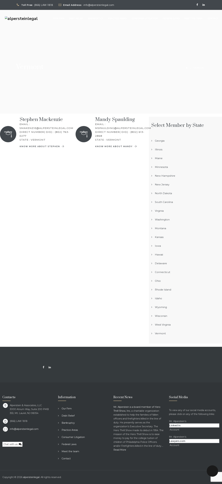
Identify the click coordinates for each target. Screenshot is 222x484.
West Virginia (163, 324)
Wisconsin (161, 315)
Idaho (158, 298)
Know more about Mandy (114, 146)
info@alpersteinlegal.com (24, 429)
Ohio (158, 280)
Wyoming (161, 307)
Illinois (158, 149)
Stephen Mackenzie (41, 119)
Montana (160, 228)
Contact (212, 18)
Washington (162, 219)
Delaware (161, 263)
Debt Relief (76, 18)
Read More (119, 449)
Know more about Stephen (40, 146)
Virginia (159, 210)
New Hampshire (165, 175)
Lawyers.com (177, 441)
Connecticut (162, 272)
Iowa (158, 245)
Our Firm (58, 18)
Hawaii (159, 254)
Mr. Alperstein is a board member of (134, 406)
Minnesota (161, 167)
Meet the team (193, 18)
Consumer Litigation (144, 18)
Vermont (160, 333)
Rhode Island (163, 289)
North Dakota (163, 193)
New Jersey (162, 184)
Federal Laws (171, 18)
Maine (159, 158)
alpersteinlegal (31, 477)
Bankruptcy (95, 18)
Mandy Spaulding (115, 119)
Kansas (159, 237)
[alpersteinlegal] (21, 18)
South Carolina (164, 202)
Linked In (175, 425)
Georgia (159, 140)
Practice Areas (117, 18)
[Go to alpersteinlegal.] (187, 67)
